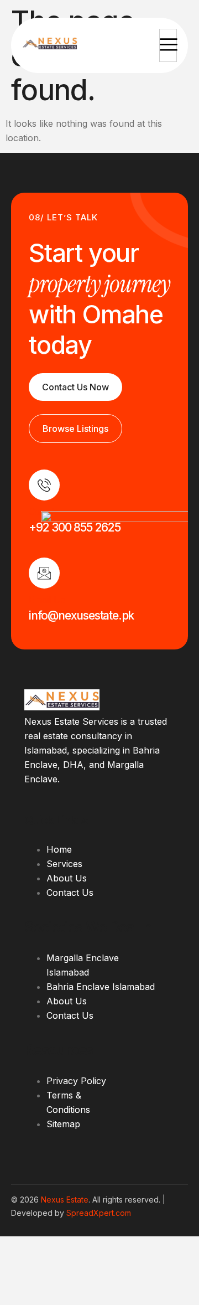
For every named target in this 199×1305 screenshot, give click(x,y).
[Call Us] (44, 485)
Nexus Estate (64, 1199)
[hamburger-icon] (168, 45)
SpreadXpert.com (98, 1213)
